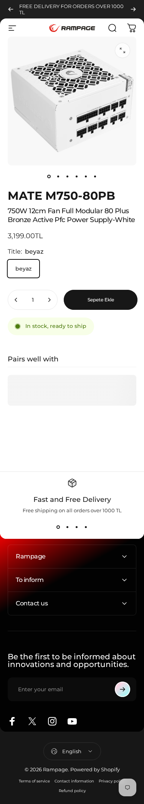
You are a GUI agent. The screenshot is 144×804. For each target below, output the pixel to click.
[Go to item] (49, 176)
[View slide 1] (58, 527)
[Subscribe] (122, 689)
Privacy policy (112, 781)
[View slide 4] (86, 527)
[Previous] (10, 9)
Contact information (74, 781)
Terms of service (34, 781)
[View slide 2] (67, 527)
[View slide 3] (76, 527)
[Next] (133, 9)
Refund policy (72, 790)
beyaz (23, 268)
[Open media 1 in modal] (122, 50)
